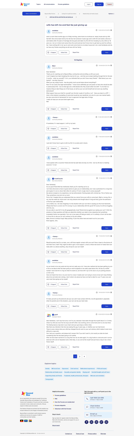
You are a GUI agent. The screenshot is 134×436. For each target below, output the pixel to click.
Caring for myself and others (69, 13)
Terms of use (80, 433)
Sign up (99, 4)
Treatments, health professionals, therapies (76, 375)
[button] (48, 52)
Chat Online (95, 406)
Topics (38, 4)
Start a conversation (31, 13)
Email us (93, 414)
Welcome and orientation (97, 375)
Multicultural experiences (87, 368)
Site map (103, 433)
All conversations (49, 4)
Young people (49, 379)
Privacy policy (92, 433)
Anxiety (47, 368)
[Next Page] (84, 356)
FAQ (56, 398)
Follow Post (64, 52)
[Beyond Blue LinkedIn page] (106, 425)
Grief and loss (74, 368)
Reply (106, 52)
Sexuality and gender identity (72, 372)
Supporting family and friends (53, 375)
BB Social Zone (56, 368)
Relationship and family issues (90, 13)
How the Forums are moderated (64, 402)
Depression (65, 368)
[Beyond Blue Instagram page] (96, 425)
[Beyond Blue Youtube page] (91, 425)
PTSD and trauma (101, 368)
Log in (88, 4)
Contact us (68, 433)
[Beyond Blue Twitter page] (101, 425)
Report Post (76, 52)
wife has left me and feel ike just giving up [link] (61, 17)
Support (109, 4)
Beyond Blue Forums (27, 4)
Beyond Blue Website (27, 393)
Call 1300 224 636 (97, 398)
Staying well (86, 372)
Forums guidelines (63, 4)
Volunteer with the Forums (63, 409)
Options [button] (110, 13)
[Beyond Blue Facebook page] (86, 425)
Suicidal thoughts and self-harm (100, 372)
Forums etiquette (60, 405)
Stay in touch (56, 425)
